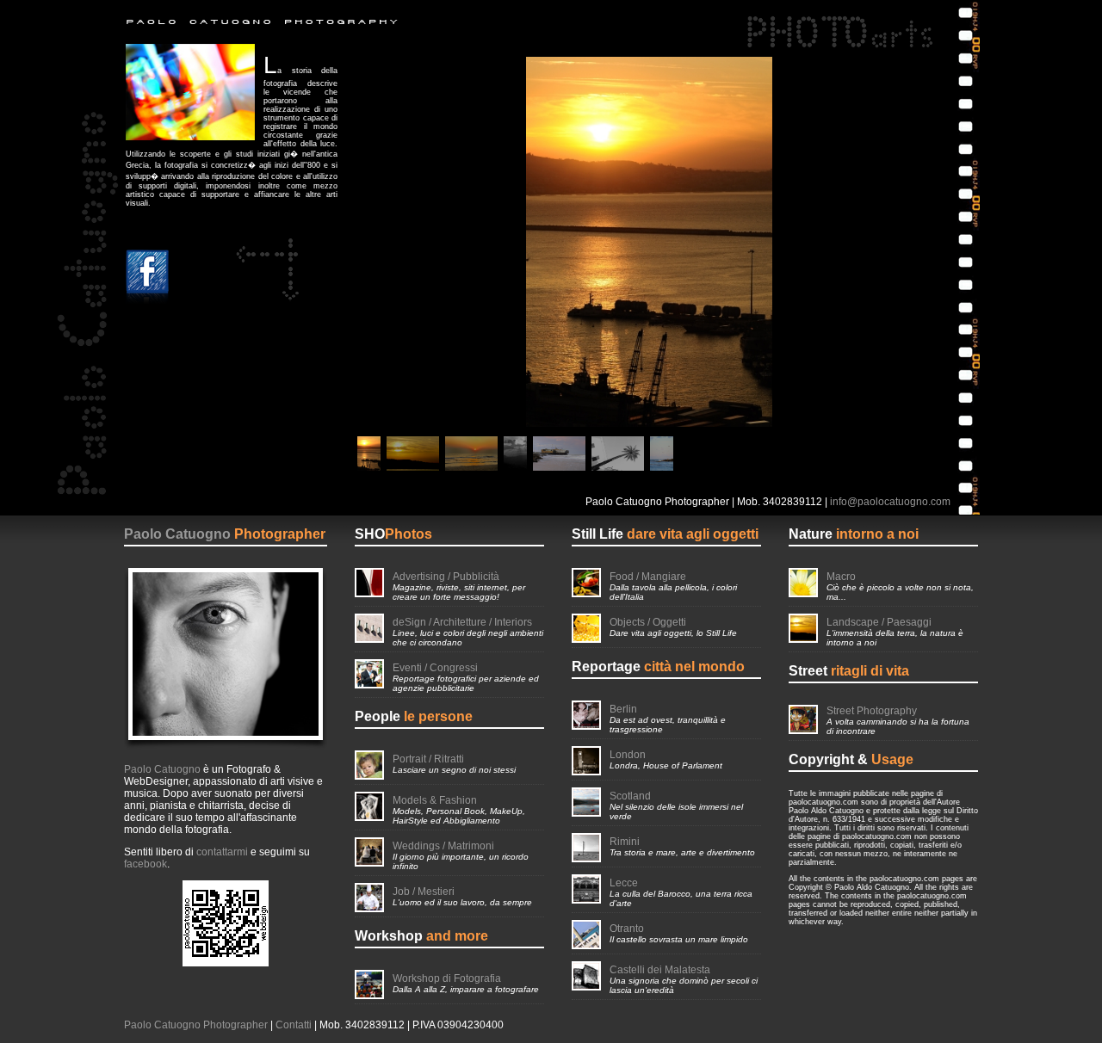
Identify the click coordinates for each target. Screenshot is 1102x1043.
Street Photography (871, 711)
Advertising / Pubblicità (446, 577)
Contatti (294, 1025)
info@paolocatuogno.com (890, 502)
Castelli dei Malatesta (660, 970)
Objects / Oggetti (648, 622)
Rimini (625, 842)
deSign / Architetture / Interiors (462, 622)
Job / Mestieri (424, 892)
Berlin (623, 709)
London (628, 755)
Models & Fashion (435, 800)
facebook (145, 864)
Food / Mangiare (648, 577)
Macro (841, 577)
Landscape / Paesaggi (879, 622)
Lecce (624, 883)
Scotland (630, 796)
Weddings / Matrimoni (443, 846)
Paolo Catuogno (177, 534)
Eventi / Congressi (435, 668)
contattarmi (222, 852)
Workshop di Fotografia (447, 978)
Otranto (627, 929)
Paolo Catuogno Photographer (196, 1025)
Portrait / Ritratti (428, 759)
